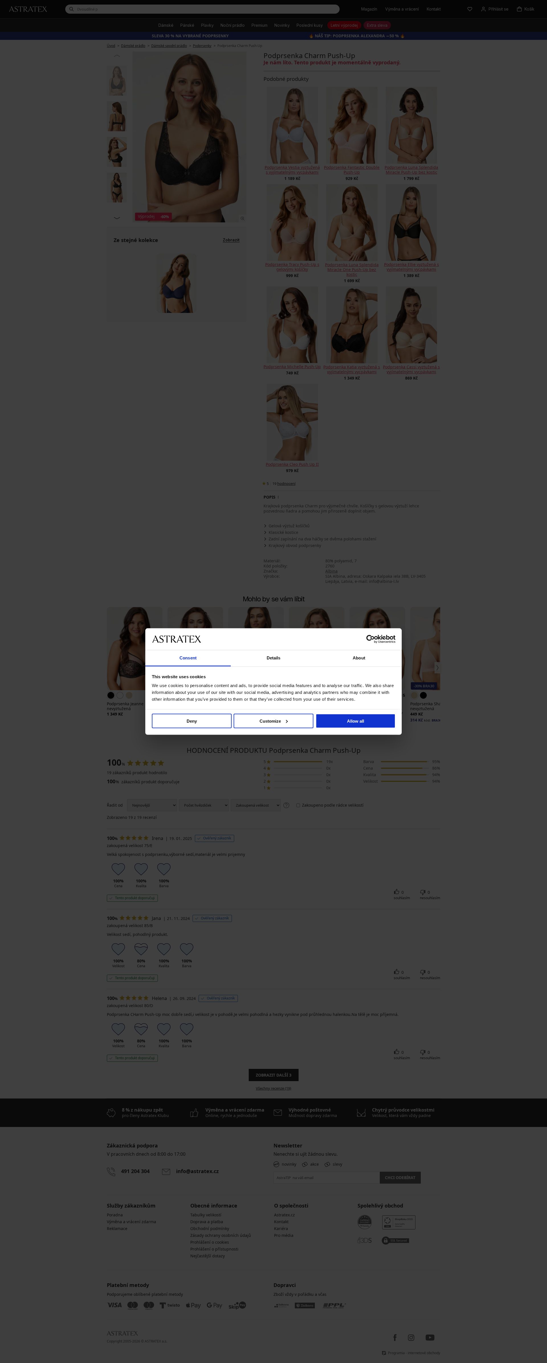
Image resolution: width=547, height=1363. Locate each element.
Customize (270, 720)
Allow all (355, 720)
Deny (192, 720)
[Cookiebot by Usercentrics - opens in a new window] (370, 639)
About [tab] (359, 657)
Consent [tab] (188, 657)
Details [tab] (274, 657)
